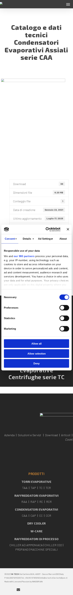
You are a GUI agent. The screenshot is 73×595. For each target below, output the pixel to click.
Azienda (9, 435)
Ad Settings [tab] (45, 238)
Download (51, 435)
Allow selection (37, 353)
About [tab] (63, 238)
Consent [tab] (10, 238)
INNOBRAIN (37, 581)
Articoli (65, 435)
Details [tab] (27, 238)
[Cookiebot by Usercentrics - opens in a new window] (45, 229)
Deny (36, 363)
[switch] (64, 307)
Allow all (36, 343)
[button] (68, 4)
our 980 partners (24, 256)
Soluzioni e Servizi (29, 435)
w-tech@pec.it (60, 578)
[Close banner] (68, 229)
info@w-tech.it (46, 578)
